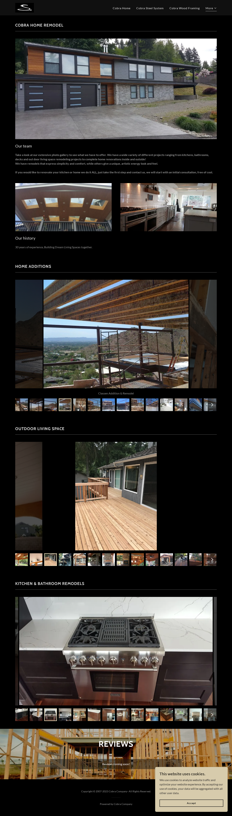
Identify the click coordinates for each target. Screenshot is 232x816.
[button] (211, 8)
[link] (24, 7)
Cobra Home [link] (121, 8)
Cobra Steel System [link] (150, 8)
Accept (191, 803)
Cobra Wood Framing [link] (184, 8)
